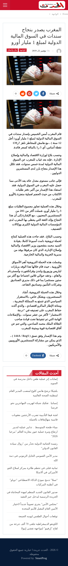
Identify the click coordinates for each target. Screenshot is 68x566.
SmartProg (41, 558)
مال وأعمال (12, 50)
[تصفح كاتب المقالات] (58, 50)
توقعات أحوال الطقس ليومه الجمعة (38, 516)
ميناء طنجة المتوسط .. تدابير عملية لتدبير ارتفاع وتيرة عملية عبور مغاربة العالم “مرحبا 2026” (33, 432)
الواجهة (23, 50)
